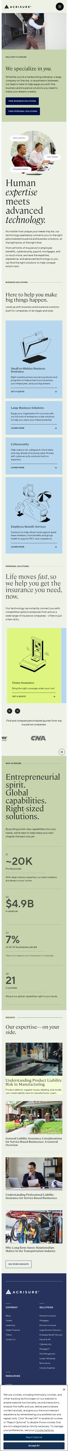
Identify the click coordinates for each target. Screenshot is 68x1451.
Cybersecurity (45, 1344)
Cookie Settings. (44, 1430)
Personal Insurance (47, 1316)
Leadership (10, 1325)
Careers (9, 1320)
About (8, 1316)
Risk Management (47, 1354)
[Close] (64, 1389)
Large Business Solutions (50, 1330)
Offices (9, 1335)
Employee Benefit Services (50, 1335)
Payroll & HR (45, 1339)
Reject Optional (34, 1437)
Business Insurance (47, 1325)
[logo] (17, 7)
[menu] (60, 7)
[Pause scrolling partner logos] (61, 752)
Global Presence (13, 1330)
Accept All (33, 1445)
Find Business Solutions (22, 101)
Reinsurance (44, 1363)
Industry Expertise (47, 1368)
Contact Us (10, 1339)
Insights (9, 1384)
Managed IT (44, 1349)
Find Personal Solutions (22, 111)
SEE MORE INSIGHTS (18, 1264)
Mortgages (44, 1320)
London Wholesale (47, 1358)
